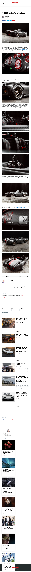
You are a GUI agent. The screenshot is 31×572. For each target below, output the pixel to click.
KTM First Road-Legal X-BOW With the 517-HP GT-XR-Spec (21, 394)
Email (12, 308)
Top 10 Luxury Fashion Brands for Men (8, 529)
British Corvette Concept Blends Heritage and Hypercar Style (21, 349)
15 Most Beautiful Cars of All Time (20, 207)
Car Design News (5, 320)
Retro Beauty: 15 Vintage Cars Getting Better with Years (21, 320)
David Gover (7, 16)
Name (3, 308)
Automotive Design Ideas (7, 349)
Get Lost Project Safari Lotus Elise (22, 335)
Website (22, 308)
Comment (3, 297)
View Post (17, 331)
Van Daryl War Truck (21, 364)
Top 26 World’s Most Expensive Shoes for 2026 (8, 452)
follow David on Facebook (20, 287)
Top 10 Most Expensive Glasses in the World (8, 547)
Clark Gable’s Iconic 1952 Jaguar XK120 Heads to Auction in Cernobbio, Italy (22, 379)
